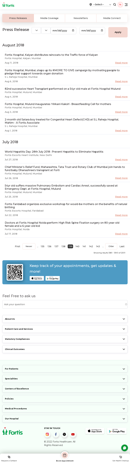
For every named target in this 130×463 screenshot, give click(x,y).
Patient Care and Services (19, 329)
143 (98, 246)
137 (56, 246)
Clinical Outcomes (15, 349)
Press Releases (18, 18)
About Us (10, 319)
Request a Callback (9, 461)
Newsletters (81, 18)
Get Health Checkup (121, 461)
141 (84, 246)
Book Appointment (64, 461)
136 (49, 246)
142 (91, 246)
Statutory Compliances (17, 339)
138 (63, 246)
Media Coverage (49, 18)
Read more (121, 62)
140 (77, 246)
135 (42, 246)
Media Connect (112, 18)
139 (70, 246)
